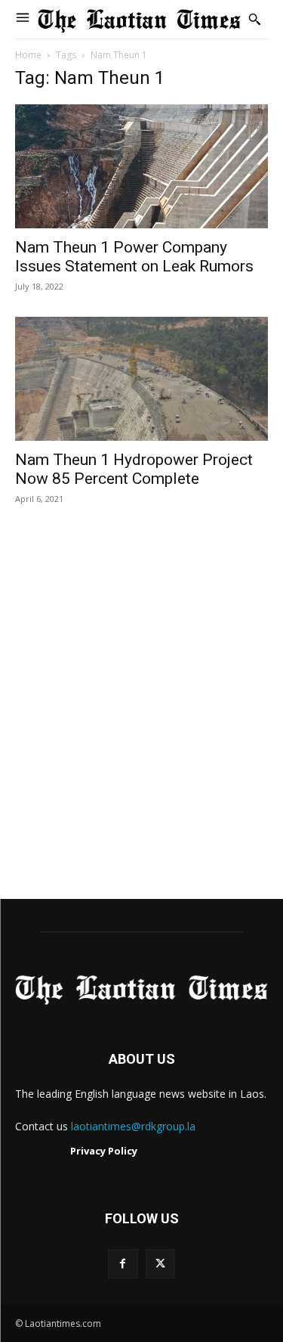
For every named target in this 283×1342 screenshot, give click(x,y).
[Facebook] (122, 1263)
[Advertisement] (141, 718)
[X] (160, 1263)
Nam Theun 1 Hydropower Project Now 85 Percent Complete (134, 469)
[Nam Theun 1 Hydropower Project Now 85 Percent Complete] (141, 379)
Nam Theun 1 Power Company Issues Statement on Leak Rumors (134, 256)
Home (28, 54)
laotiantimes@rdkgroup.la (133, 1126)
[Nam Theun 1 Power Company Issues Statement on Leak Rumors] (141, 166)
